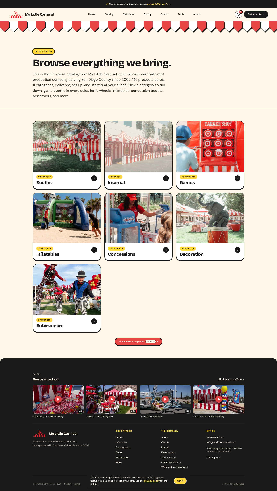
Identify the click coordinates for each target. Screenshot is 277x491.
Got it (180, 480)
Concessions (123, 447)
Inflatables (121, 442)
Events (165, 14)
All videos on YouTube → (231, 379)
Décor (119, 452)
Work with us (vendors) (174, 467)
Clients (165, 442)
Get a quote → (256, 14)
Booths (120, 437)
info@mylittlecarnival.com (221, 442)
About (196, 14)
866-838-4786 (215, 437)
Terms (77, 484)
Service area (168, 457)
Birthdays (128, 14)
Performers (122, 457)
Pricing (147, 14)
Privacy (67, 484)
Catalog (109, 14)
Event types (168, 452)
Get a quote (213, 457)
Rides (119, 462)
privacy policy (152, 480)
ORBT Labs (239, 484)
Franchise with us (171, 462)
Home (91, 14)
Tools (181, 14)
